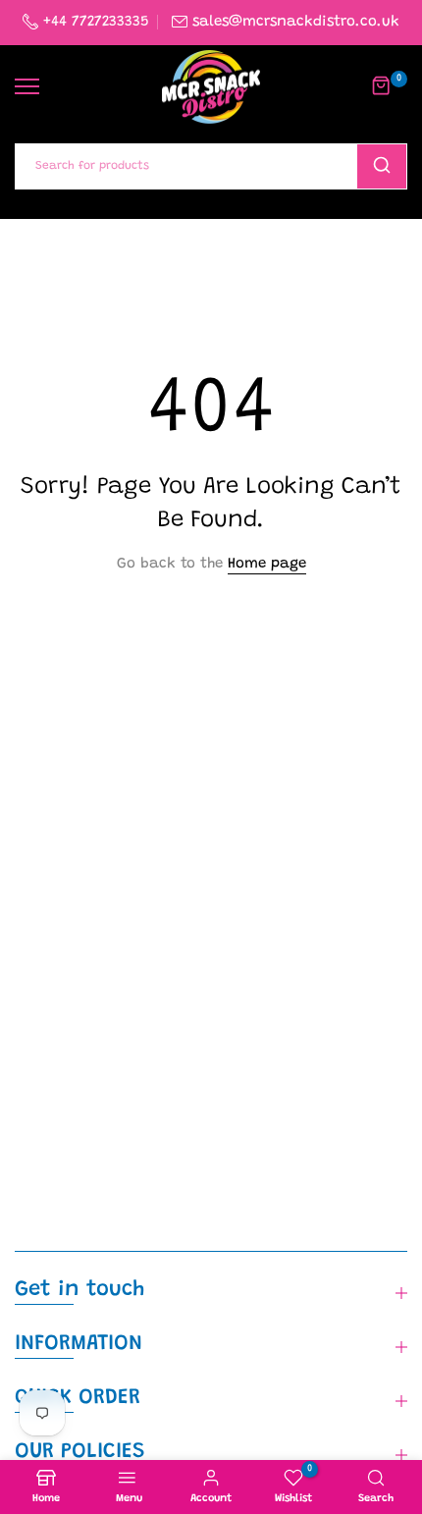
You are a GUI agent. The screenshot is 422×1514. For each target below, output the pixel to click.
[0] (382, 86)
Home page (267, 564)
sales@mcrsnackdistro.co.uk (295, 22)
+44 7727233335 (93, 22)
